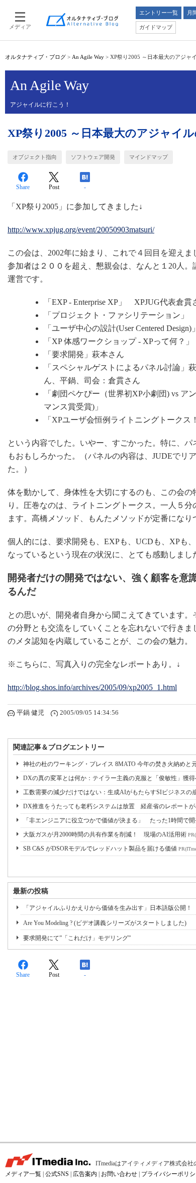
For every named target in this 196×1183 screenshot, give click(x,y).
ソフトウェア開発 (93, 157)
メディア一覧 (23, 1173)
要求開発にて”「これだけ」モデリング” (77, 938)
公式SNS (57, 1173)
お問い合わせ (119, 1173)
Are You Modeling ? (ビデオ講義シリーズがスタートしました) (104, 922)
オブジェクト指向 (35, 157)
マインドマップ (148, 157)
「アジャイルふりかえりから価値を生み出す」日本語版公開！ (107, 907)
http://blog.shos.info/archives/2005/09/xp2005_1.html (92, 687)
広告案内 (85, 1173)
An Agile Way (88, 57)
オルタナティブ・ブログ (35, 57)
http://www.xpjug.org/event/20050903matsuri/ (81, 229)
